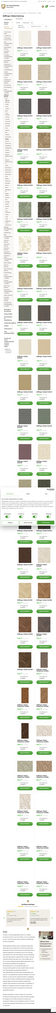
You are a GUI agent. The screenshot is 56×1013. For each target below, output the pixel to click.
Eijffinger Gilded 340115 (44, 116)
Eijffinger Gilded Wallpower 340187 (23, 812)
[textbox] (38, 26)
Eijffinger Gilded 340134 (25, 322)
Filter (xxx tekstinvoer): (21, 26)
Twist (6, 216)
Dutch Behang (7, 87)
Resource (7, 181)
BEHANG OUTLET (6, 23)
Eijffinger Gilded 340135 (44, 322)
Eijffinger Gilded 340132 (25, 288)
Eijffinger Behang (8, 96)
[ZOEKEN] (43, 6)
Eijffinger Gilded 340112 (24, 82)
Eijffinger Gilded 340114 (24, 116)
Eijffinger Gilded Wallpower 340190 (42, 847)
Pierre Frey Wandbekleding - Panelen (8, 291)
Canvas (7, 117)
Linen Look (8, 143)
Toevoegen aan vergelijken (24, 54)
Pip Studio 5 (8, 172)
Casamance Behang (7, 61)
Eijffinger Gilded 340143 (44, 392)
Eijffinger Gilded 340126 (44, 219)
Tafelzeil (6, 325)
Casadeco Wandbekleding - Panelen (8, 57)
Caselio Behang (8, 69)
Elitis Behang (7, 232)
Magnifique (8, 145)
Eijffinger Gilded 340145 (44, 426)
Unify (6, 219)
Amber (7, 104)
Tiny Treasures (7, 211)
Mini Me (7, 150)
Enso (6, 128)
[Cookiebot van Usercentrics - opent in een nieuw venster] (48, 490)
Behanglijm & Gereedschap (7, 310)
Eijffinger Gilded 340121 (44, 150)
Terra (6, 208)
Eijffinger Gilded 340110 (25, 48)
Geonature (8, 136)
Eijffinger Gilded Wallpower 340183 (23, 741)
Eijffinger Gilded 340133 (44, 288)
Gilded (8, 139)
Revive (7, 185)
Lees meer (33, 923)
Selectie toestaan (28, 522)
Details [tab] (28, 493)
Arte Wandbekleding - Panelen (8, 43)
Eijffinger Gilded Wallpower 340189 (23, 847)
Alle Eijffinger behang (7, 100)
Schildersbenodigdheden (9, 323)
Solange (7, 201)
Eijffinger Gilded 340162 (44, 600)
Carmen (7, 119)
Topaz (6, 214)
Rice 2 (6, 187)
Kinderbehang (7, 272)
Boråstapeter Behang (7, 48)
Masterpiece (8, 148)
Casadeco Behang (6, 52)
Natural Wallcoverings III (8, 162)
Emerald (7, 125)
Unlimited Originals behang (6, 299)
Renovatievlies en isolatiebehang (8, 318)
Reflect (7, 178)
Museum (7, 152)
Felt (6, 132)
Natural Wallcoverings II (8, 156)
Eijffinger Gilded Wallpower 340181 (23, 705)
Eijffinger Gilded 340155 (25, 564)
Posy (6, 176)
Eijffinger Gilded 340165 (25, 669)
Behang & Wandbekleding (8, 28)
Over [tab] (46, 493)
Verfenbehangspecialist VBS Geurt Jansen (10, 6)
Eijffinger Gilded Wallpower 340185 (23, 776)
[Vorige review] (4, 918)
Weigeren (10, 522)
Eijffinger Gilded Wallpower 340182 (42, 705)
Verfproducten (8, 328)
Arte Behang (7, 35)
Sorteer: (18, 22)
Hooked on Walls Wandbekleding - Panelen (8, 258)
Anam (6, 106)
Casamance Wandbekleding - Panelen (8, 66)
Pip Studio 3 (8, 167)
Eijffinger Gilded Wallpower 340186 (42, 776)
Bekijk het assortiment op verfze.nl (8, 351)
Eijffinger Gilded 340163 (25, 634)
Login (53, 1)
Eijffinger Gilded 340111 (43, 48)
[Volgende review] (52, 918)
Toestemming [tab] (9, 493)
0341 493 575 (43, 1)
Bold (6, 111)
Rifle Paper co (8, 190)
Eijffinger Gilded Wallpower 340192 (42, 882)
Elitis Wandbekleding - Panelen (8, 236)
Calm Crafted (7, 114)
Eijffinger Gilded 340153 (25, 530)
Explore (7, 130)
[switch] (21, 517)
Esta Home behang (7, 245)
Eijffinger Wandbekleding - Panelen (8, 229)
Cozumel (7, 121)
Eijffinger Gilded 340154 (44, 530)
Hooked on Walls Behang (7, 252)
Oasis (6, 165)
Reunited (7, 183)
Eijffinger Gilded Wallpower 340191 (23, 882)
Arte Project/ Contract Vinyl (7, 39)
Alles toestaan (45, 522)
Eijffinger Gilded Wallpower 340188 (42, 812)
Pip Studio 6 (8, 174)
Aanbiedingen (7, 19)
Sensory (7, 197)
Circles (6, 77)
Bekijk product (25, 59)
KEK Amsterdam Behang (8, 269)
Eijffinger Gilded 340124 (44, 185)
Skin (6, 199)
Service (49, 1)
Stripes (7, 204)
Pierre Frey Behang (7, 286)
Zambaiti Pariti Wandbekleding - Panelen (8, 304)
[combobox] (37, 26)
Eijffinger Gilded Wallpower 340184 (42, 741)
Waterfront (8, 225)
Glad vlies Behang (6, 249)
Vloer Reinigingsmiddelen (9, 332)
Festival (7, 134)
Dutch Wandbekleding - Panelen (8, 91)
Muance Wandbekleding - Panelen (8, 282)
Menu (53, 6)
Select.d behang (8, 295)
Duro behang (7, 85)
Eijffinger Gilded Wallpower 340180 (42, 670)
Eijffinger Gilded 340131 (44, 253)
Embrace (7, 123)
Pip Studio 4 (8, 169)
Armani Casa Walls (7, 33)
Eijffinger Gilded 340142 (25, 392)
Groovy (7, 141)
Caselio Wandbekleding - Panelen (8, 74)
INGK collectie (7, 262)
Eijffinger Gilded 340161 (24, 600)
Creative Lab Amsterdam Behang (7, 81)
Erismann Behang (6, 241)
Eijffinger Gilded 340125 (25, 219)
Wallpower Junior (8, 222)
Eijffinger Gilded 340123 (25, 185)
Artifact (7, 108)
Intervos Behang (6, 266)
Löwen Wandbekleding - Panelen (8, 276)
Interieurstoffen (8, 314)
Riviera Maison (7, 194)
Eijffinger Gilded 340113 (44, 82)
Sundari (7, 206)
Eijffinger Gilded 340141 (44, 356)
